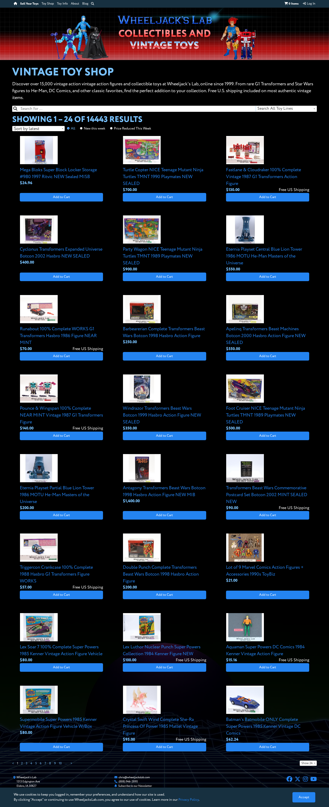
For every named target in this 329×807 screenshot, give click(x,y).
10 (60, 763)
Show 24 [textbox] (307, 763)
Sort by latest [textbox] (26, 128)
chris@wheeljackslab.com (134, 777)
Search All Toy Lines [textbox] (275, 109)
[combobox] (286, 108)
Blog (85, 3)
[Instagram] (305, 779)
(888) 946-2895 (128, 781)
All (73, 128)
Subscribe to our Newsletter (135, 786)
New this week (94, 128)
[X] (297, 779)
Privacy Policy (188, 799)
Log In (310, 3)
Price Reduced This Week (132, 128)
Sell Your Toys (29, 3)
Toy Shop (48, 3)
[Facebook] (289, 779)
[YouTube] (313, 779)
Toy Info (62, 3)
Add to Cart (61, 197)
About (75, 3)
